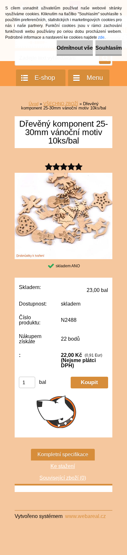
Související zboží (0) (62, 478)
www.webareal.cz (85, 516)
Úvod (33, 103)
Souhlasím (108, 48)
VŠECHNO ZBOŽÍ (60, 103)
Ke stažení (62, 466)
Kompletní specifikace (62, 454)
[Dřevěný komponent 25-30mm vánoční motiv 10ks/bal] (63, 175)
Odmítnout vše (75, 48)
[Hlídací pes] (56, 411)
